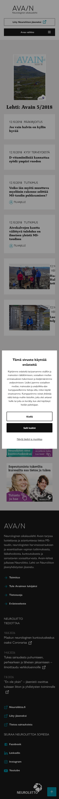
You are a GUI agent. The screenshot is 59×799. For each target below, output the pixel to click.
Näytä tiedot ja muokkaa (29, 439)
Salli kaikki (29, 427)
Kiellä (29, 416)
